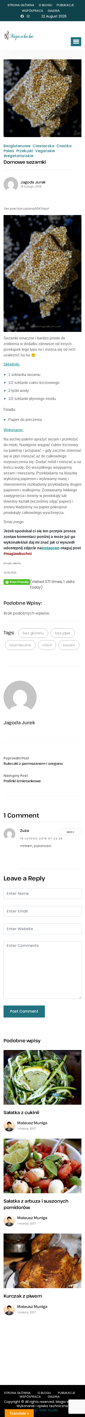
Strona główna (21, 5)
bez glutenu (33, 633)
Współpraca (32, 10)
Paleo (9, 151)
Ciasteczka (43, 146)
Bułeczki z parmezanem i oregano (33, 763)
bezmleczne (20, 645)
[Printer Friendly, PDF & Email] (17, 582)
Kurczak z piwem (23, 1296)
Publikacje (65, 5)
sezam (69, 645)
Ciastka (64, 146)
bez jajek (62, 633)
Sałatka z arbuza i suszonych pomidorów (36, 1204)
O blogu (45, 5)
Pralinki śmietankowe (22, 780)
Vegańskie (45, 151)
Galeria (54, 10)
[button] (76, 41)
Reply (70, 832)
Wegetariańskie (18, 156)
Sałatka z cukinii (21, 1112)
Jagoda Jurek (33, 182)
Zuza (24, 830)
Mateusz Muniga (32, 1123)
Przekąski (24, 151)
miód (46, 645)
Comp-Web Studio (42, 1410)
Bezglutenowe (17, 146)
